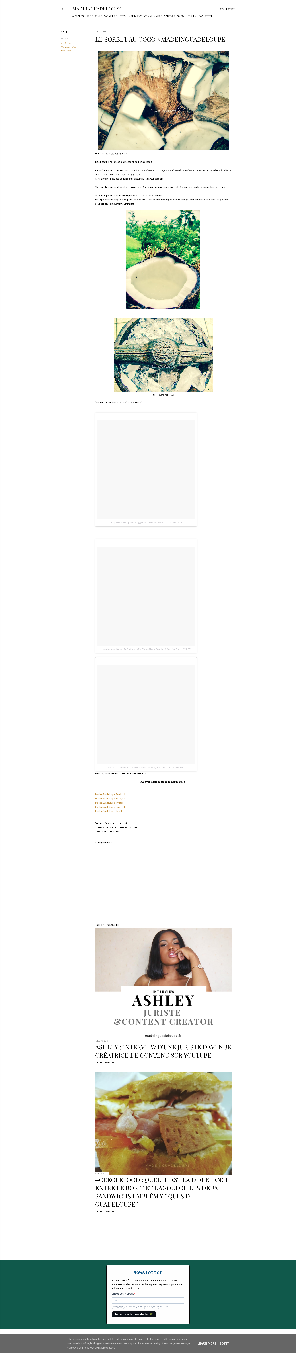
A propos (78, 16)
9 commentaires (112, 1062)
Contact (169, 16)
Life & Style (94, 16)
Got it (224, 1343)
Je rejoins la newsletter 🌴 (134, 1314)
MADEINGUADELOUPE (96, 9)
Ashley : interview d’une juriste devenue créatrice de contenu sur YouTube (163, 1051)
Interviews (135, 16)
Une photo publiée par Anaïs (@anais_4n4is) (132, 522)
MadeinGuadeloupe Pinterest (110, 806)
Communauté (153, 16)
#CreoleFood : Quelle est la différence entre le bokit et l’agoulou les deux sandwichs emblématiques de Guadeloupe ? (162, 1191)
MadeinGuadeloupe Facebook (110, 794)
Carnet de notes (115, 16)
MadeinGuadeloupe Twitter (109, 802)
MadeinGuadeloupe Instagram (110, 798)
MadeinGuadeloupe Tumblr (109, 811)
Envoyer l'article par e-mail (116, 823)
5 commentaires (112, 1211)
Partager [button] (65, 31)
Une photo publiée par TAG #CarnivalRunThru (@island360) (131, 649)
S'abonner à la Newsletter (195, 16)
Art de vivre (66, 43)
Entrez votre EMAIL (123, 1293)
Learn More (206, 1343)
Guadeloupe (66, 50)
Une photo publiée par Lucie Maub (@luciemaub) (132, 767)
